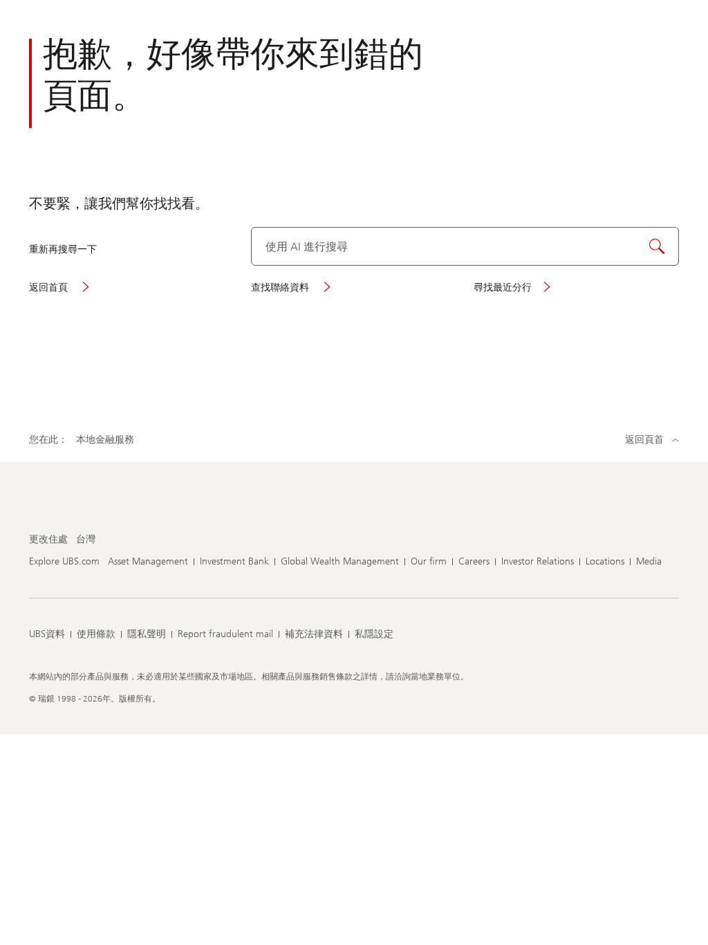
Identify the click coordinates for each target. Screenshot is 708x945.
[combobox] (465, 246)
